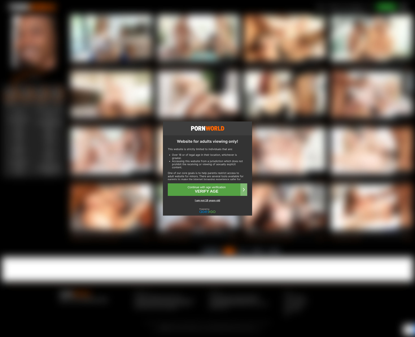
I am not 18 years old (207, 200)
